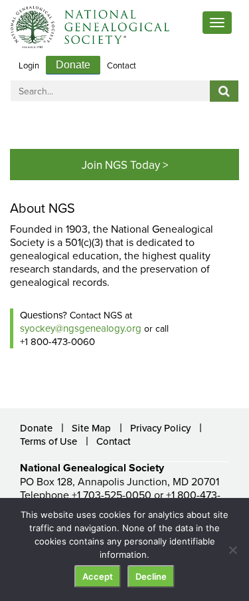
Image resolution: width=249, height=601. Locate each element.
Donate (73, 64)
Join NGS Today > (125, 165)
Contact (121, 65)
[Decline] (232, 549)
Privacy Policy (160, 428)
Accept (97, 576)
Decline (151, 576)
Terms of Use (48, 441)
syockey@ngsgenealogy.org (80, 328)
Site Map (91, 428)
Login (29, 65)
